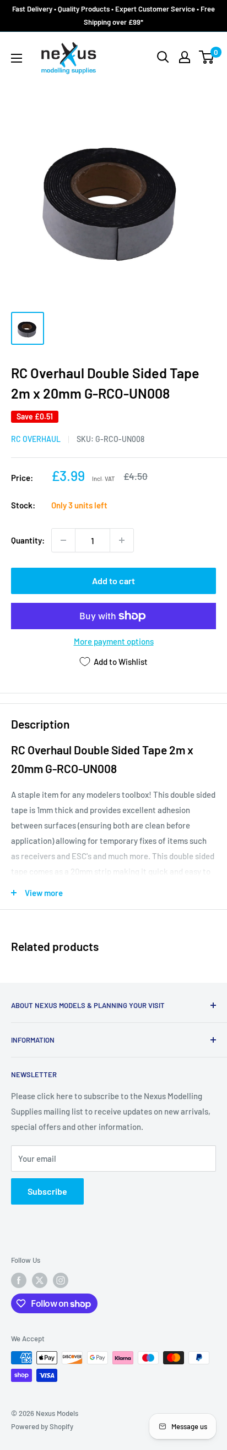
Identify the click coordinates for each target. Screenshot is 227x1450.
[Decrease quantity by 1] (63, 540)
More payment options (114, 641)
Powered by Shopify (42, 1426)
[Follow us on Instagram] (60, 1280)
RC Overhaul (36, 439)
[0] (207, 57)
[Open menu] (16, 58)
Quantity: (28, 540)
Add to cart (113, 580)
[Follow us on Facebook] (18, 1280)
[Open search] (163, 57)
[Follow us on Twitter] (39, 1280)
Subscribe (47, 1191)
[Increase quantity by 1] (121, 540)
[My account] (184, 57)
